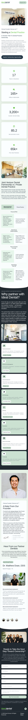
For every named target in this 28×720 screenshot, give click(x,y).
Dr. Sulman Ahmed (13, 511)
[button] (3, 619)
